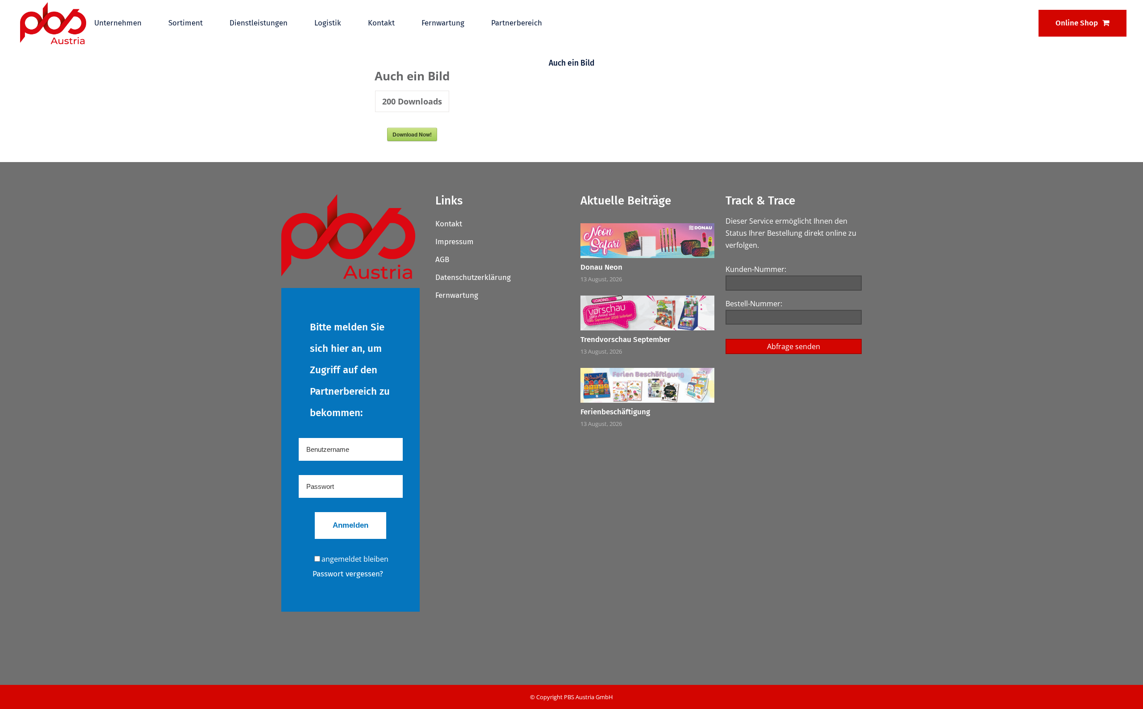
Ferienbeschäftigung (615, 412)
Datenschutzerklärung (473, 277)
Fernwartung (456, 295)
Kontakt (448, 224)
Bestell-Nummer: (754, 304)
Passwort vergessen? (348, 574)
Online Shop (1076, 23)
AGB (442, 259)
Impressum (454, 241)
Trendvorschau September (625, 339)
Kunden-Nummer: (756, 269)
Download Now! (412, 134)
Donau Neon (601, 267)
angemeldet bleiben (354, 559)
